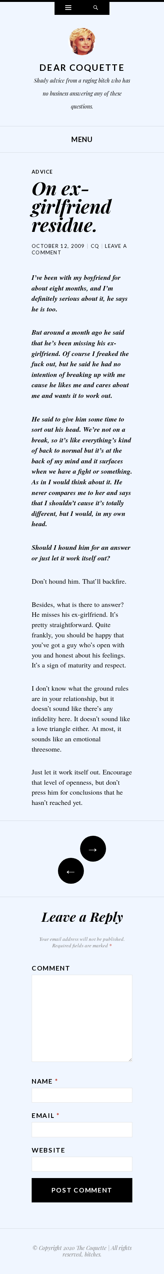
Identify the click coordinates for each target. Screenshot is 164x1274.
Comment (51, 968)
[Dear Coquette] (82, 43)
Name (45, 1081)
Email (46, 1115)
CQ (95, 246)
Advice (42, 172)
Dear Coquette (82, 67)
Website (49, 1150)
